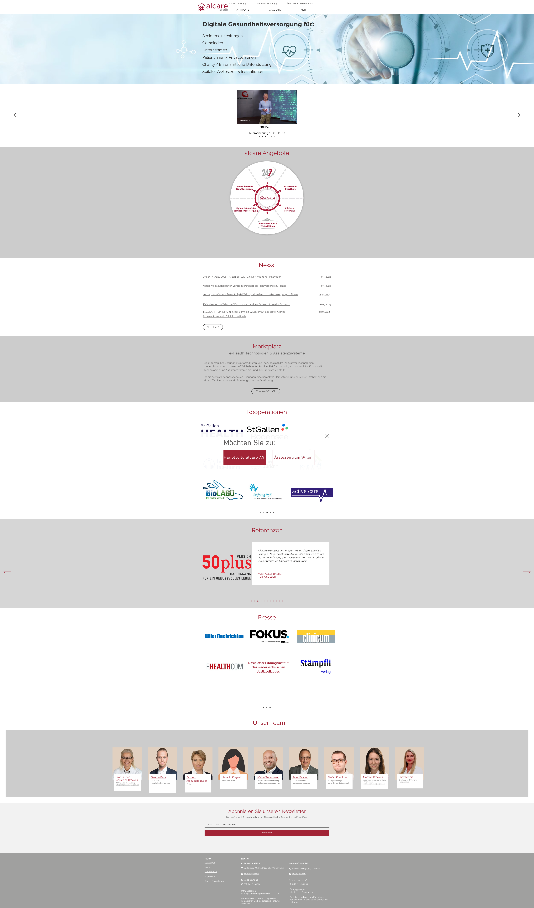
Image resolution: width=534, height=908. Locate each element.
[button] (327, 436)
